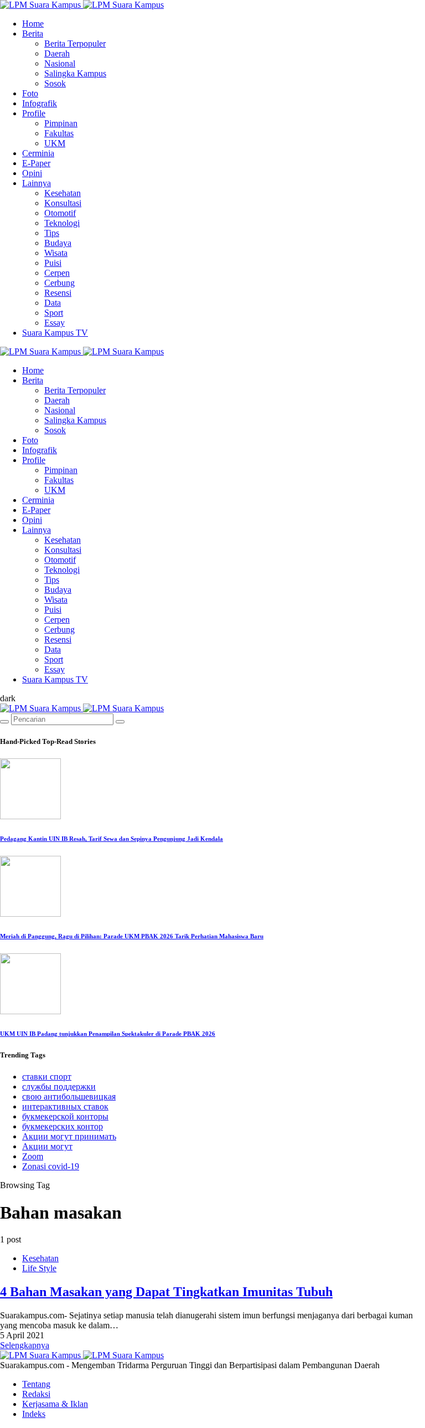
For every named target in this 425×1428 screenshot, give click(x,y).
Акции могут (47, 1146)
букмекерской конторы (65, 1116)
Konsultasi (62, 203)
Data (52, 302)
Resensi (57, 292)
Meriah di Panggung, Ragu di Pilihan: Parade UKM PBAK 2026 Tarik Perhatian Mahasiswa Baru (131, 936)
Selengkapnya (24, 1345)
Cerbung (59, 282)
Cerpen (57, 273)
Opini (32, 173)
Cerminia (38, 153)
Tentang (36, 1384)
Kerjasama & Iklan (55, 1404)
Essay (54, 322)
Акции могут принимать (69, 1136)
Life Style (39, 1268)
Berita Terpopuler (75, 43)
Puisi (52, 263)
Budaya (57, 243)
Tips (51, 233)
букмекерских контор (62, 1126)
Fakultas (59, 133)
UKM (54, 143)
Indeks (33, 1414)
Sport (53, 312)
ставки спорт (46, 1076)
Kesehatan (62, 193)
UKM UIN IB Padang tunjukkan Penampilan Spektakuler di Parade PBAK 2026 (107, 1033)
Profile (33, 113)
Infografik (39, 103)
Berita (32, 33)
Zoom (32, 1156)
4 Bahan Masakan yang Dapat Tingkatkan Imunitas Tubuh (166, 1292)
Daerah (57, 53)
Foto (30, 93)
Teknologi (62, 223)
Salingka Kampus (75, 73)
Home (33, 23)
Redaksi (36, 1394)
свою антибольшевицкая (69, 1096)
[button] (7, 698)
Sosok (55, 83)
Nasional (59, 63)
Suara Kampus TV (55, 332)
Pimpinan (60, 123)
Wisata (56, 253)
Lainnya (36, 183)
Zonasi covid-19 (50, 1166)
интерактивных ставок (65, 1106)
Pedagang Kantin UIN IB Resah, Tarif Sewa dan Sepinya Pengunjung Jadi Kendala (111, 838)
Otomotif (60, 213)
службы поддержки (59, 1086)
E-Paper (36, 163)
